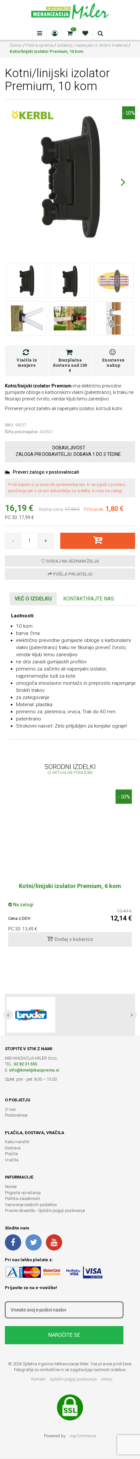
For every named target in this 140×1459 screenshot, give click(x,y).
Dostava (13, 1147)
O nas (10, 1109)
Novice (11, 1186)
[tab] (33, 599)
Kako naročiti (17, 1141)
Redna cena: (51, 509)
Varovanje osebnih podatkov (31, 1204)
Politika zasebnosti (22, 1198)
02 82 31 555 (25, 1064)
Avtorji (106, 1379)
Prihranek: (94, 509)
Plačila (11, 1153)
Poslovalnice (16, 1115)
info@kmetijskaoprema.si (34, 1070)
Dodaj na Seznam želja (72, 561)
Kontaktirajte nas (88, 599)
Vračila (12, 1159)
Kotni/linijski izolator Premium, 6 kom (70, 886)
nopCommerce (83, 1435)
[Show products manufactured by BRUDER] (31, 1015)
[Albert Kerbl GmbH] (32, 115)
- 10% (128, 112)
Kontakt (38, 1379)
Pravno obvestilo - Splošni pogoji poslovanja (45, 1210)
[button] (123, 182)
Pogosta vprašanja (23, 1192)
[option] (70, 871)
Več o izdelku (33, 599)
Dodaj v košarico (74, 939)
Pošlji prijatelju (72, 574)
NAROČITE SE (64, 1335)
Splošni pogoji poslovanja (73, 1379)
